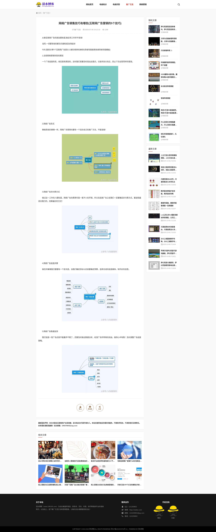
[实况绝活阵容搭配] (154, 89)
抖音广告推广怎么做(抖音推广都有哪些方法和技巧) (82, 485)
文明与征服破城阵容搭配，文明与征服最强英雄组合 (169, 41)
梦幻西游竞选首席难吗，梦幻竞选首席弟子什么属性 (169, 29)
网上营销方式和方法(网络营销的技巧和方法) (106, 485)
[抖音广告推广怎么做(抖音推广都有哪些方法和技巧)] (77, 474)
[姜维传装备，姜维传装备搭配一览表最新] (154, 206)
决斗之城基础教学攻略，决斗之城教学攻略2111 (169, 241)
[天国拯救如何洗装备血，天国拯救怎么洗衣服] (154, 229)
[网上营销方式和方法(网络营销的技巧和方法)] (103, 474)
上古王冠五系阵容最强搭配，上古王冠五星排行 (169, 158)
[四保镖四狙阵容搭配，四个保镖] (154, 65)
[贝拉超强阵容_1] (154, 53)
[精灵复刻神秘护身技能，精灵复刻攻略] (154, 194)
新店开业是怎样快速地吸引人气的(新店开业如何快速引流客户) (113, 461)
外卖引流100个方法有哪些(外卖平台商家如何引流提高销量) (138, 485)
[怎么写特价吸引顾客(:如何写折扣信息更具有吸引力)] (50, 450)
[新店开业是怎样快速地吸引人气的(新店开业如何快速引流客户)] (103, 450)
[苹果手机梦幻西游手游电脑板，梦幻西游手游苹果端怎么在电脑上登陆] (154, 253)
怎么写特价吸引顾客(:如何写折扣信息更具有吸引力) (56, 461)
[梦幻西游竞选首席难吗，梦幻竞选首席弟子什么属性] (154, 29)
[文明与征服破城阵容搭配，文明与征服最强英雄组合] (154, 41)
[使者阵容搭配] (154, 101)
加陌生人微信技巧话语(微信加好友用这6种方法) (81, 461)
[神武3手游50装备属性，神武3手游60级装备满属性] (154, 113)
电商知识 (103, 4)
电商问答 (116, 4)
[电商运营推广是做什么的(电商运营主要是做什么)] (129, 450)
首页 (39, 13)
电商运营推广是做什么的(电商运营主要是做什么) (134, 461)
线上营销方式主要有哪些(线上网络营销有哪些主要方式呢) (58, 485)
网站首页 (89, 4)
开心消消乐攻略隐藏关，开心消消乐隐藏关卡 (169, 124)
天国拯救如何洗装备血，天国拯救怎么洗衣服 (169, 229)
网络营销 (143, 4)
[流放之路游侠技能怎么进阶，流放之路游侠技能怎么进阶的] (154, 170)
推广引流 (129, 4)
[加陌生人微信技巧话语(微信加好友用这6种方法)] (77, 450)
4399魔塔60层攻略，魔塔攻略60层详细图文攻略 (169, 77)
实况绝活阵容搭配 (167, 86)
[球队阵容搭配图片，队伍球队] (154, 137)
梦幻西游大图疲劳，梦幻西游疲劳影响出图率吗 (169, 265)
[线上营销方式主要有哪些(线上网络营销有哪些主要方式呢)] (50, 474)
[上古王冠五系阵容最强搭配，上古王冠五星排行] (154, 158)
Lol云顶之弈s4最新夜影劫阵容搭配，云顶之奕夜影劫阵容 (169, 217)
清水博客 (45, 4)
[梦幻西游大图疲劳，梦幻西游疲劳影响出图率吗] (154, 265)
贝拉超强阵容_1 (166, 50)
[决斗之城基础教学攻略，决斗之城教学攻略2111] (154, 241)
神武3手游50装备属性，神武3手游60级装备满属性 (169, 112)
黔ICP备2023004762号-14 (119, 529)
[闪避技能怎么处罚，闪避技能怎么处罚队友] (154, 182)
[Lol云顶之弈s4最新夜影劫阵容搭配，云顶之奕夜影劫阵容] (154, 217)
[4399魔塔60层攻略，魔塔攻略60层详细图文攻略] (154, 77)
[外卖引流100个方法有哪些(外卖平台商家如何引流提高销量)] (129, 474)
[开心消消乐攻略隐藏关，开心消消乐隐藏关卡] (154, 125)
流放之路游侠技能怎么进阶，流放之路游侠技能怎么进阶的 (169, 170)
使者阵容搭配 (165, 98)
